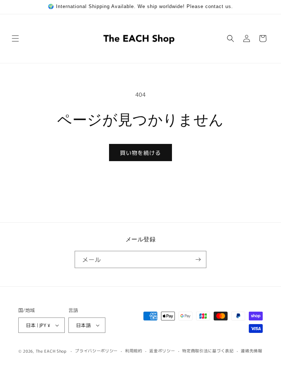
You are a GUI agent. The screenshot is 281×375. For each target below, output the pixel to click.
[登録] (198, 259)
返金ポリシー (162, 350)
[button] (15, 38)
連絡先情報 (251, 350)
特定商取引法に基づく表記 (207, 350)
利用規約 (133, 350)
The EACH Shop (51, 351)
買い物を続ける (140, 152)
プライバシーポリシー (96, 350)
